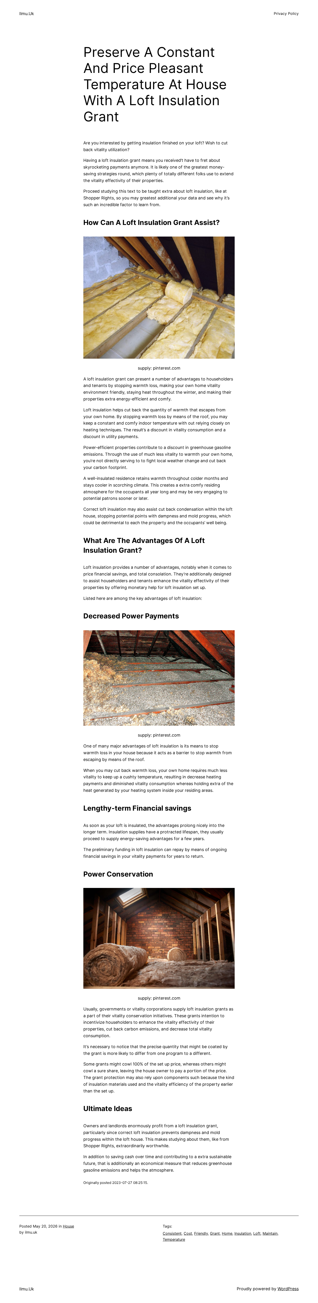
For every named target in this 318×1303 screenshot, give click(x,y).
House (68, 1226)
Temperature (174, 1239)
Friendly (201, 1233)
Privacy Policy (286, 13)
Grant (215, 1233)
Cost (188, 1233)
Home (227, 1233)
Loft (256, 1233)
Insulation (242, 1233)
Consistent (172, 1233)
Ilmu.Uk (26, 13)
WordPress (288, 1288)
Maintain (270, 1233)
